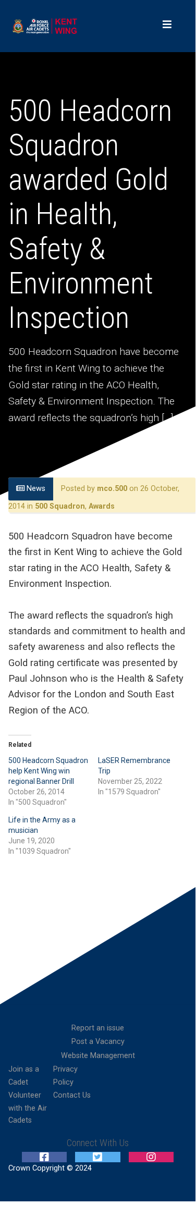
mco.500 (112, 488)
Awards (102, 506)
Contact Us (72, 1095)
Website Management (98, 1055)
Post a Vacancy (98, 1041)
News (34, 488)
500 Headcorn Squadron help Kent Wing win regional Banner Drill (48, 770)
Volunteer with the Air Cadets (27, 1108)
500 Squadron (60, 506)
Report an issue (97, 1028)
